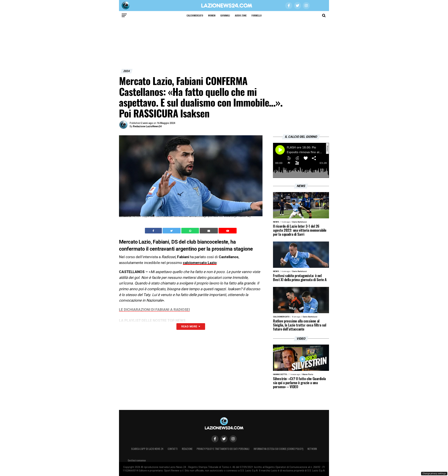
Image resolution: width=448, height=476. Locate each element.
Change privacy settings (434, 473)
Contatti (173, 449)
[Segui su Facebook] (214, 438)
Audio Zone (241, 15)
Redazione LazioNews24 (147, 126)
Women (211, 15)
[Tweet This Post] (172, 230)
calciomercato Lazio (200, 263)
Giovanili (225, 15)
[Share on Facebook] (154, 230)
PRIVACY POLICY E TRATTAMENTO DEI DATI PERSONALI (223, 449)
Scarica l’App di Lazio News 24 (147, 449)
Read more (189, 326)
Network (312, 449)
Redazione (187, 449)
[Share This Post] (190, 230)
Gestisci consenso (137, 460)
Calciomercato (195, 15)
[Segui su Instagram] (233, 438)
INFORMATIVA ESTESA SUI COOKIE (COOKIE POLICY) (278, 449)
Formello (256, 15)
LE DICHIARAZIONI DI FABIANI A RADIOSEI (154, 310)
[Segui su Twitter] (223, 438)
